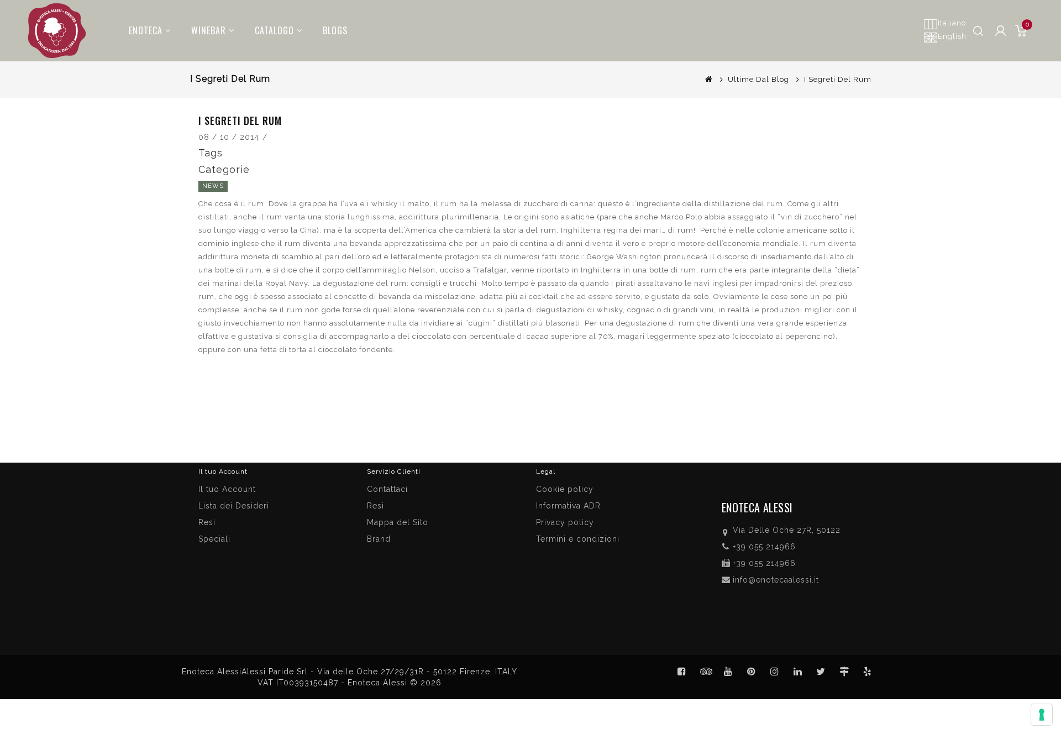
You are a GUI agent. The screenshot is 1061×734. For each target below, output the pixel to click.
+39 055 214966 (764, 546)
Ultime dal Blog (758, 79)
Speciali (214, 538)
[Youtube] (728, 671)
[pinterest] (751, 671)
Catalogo (274, 30)
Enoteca (145, 30)
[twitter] (821, 671)
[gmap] (844, 671)
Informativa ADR (568, 505)
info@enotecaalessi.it (776, 579)
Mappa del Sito (397, 522)
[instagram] (774, 671)
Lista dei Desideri (233, 505)
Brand (379, 538)
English (952, 36)
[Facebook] (682, 671)
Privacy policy (565, 522)
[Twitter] (705, 671)
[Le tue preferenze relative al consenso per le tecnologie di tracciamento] (1041, 714)
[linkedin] (798, 671)
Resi (375, 505)
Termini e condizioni (577, 538)
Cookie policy (564, 489)
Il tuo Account (227, 489)
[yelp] (867, 671)
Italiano (952, 23)
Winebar (208, 30)
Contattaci (387, 489)
